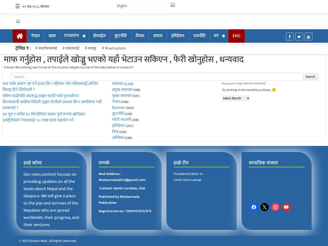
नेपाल (35, 36)
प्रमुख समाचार (122, 89)
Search (310, 76)
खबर (52, 36)
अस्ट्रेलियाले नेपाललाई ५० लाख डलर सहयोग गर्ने (38, 120)
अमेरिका (118, 137)
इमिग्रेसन (177, 36)
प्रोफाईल (99, 36)
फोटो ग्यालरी (121, 119)
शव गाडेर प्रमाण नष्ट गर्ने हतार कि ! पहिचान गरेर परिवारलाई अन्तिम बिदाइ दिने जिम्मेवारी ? (50, 86)
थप (216, 35)
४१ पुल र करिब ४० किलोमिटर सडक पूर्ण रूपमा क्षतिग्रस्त (44, 114)
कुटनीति (121, 36)
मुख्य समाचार (122, 95)
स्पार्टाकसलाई (47, 48)
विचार (140, 36)
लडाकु (92, 48)
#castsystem (115, 48)
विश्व (115, 131)
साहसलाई (72, 48)
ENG (236, 36)
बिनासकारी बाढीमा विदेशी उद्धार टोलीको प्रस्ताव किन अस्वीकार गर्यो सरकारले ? (52, 105)
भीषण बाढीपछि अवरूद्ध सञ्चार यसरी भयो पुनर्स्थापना (41, 96)
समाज (157, 36)
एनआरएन (71, 35)
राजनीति (199, 36)
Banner (118, 107)
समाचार (118, 83)
